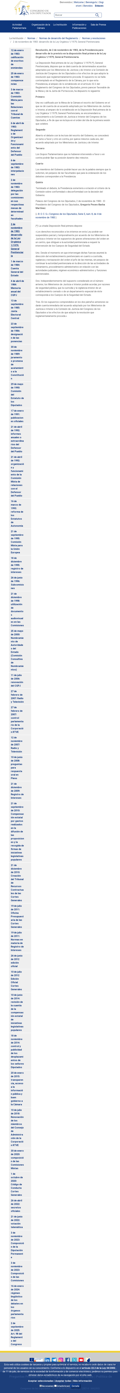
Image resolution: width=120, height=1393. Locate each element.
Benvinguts (91, 2)
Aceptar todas (63, 1381)
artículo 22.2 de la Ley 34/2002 (99, 1368)
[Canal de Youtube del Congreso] (81, 1359)
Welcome (79, 2)
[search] (78, 15)
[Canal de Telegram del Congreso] (54, 1359)
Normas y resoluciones (93, 38)
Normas (31, 38)
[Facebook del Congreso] (68, 1359)
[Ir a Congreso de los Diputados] (32, 8)
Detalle (75, 1386)
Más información (82, 1381)
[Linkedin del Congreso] (47, 1359)
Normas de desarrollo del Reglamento (58, 38)
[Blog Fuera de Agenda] (88, 1359)
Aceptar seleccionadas (41, 1381)
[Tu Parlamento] (36, 1359)
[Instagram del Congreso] (61, 1359)
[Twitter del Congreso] (74, 1359)
